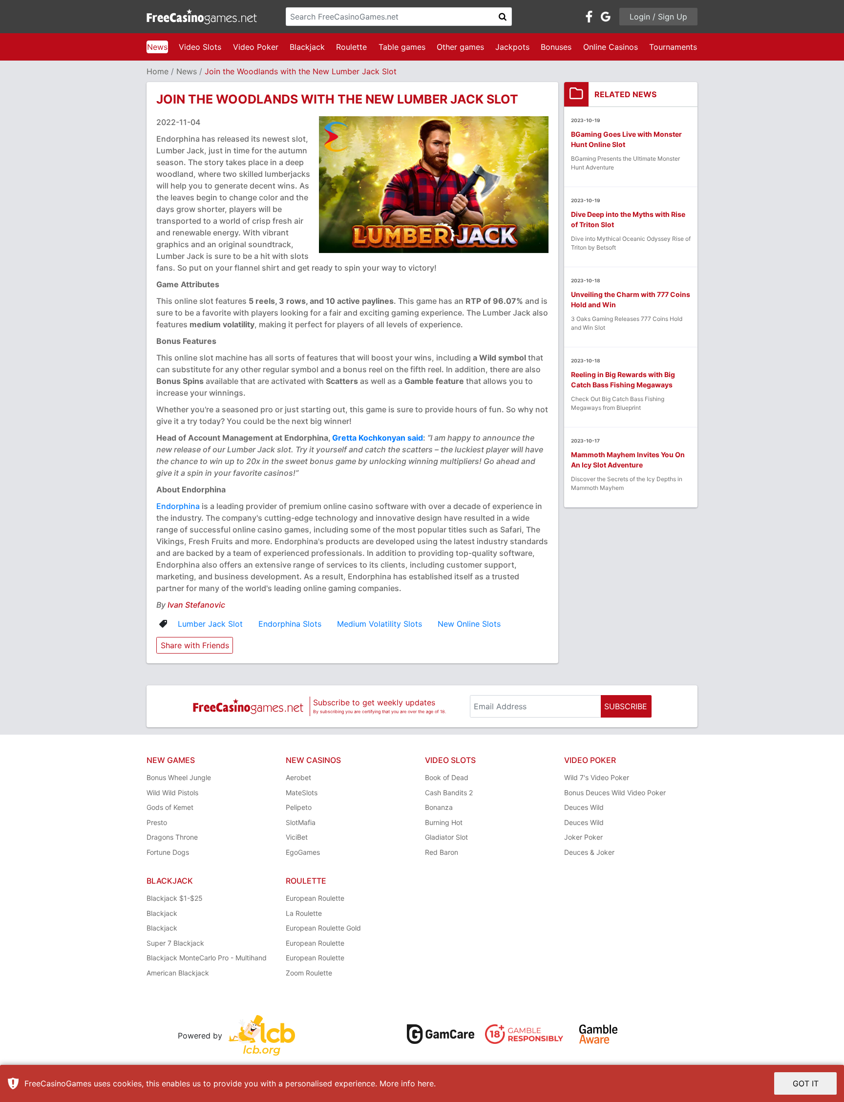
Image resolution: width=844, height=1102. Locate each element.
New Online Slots (469, 624)
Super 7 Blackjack (175, 943)
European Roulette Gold (323, 928)
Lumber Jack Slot (210, 624)
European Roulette (315, 898)
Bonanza (439, 807)
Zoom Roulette (309, 973)
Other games (460, 47)
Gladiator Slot (446, 837)
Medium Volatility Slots (379, 624)
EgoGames (303, 852)
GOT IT (806, 1083)
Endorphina (178, 506)
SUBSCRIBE (625, 706)
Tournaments (673, 47)
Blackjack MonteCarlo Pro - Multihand (207, 958)
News (157, 47)
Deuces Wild (584, 807)
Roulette (351, 47)
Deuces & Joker (589, 852)
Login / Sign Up (658, 16)
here (426, 1083)
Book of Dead (446, 777)
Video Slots (200, 47)
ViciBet (297, 837)
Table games (402, 47)
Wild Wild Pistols (172, 792)
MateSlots (301, 792)
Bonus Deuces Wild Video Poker (615, 792)
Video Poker (255, 47)
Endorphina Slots (289, 624)
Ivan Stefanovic (196, 605)
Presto (157, 822)
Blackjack (307, 47)
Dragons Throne (172, 837)
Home (158, 71)
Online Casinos (610, 47)
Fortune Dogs (168, 852)
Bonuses (556, 47)
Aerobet (298, 777)
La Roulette (304, 913)
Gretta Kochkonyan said (377, 438)
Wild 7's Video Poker (596, 777)
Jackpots (512, 47)
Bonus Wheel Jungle (179, 777)
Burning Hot (444, 822)
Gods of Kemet (170, 807)
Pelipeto (299, 807)
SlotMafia (301, 822)
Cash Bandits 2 (449, 792)
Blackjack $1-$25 (175, 898)
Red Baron (441, 852)
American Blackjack (178, 973)
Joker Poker (583, 837)
